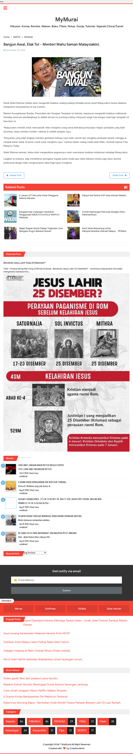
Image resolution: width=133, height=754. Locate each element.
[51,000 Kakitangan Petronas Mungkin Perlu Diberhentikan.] (98, 209)
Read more (34, 473)
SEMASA (59, 721)
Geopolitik (39, 730)
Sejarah (10, 721)
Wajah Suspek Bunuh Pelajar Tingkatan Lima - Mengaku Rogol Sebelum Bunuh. (41, 230)
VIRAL (82, 721)
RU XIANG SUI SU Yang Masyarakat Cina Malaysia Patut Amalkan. (47, 532)
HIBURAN (34, 721)
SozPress (50, 608)
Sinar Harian (114, 608)
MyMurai (66, 744)
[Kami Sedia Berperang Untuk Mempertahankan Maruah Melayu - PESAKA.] (98, 225)
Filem (103, 721)
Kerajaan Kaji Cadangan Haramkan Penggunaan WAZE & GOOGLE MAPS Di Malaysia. (39, 214)
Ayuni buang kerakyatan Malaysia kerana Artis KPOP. (36, 633)
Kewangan (12, 730)
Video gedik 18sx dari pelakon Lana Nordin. (30, 678)
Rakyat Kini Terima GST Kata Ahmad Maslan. (104, 195)
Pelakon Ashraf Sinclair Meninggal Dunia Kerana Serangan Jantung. (50, 516)
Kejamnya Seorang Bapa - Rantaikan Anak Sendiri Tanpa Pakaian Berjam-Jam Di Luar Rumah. (62, 702)
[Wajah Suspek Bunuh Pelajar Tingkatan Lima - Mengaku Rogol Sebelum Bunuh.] (34, 225)
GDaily (82, 608)
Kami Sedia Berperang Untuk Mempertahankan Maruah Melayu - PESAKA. (104, 230)
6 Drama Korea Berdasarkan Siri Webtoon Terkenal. (42, 482)
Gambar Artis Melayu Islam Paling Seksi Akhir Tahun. (36, 642)
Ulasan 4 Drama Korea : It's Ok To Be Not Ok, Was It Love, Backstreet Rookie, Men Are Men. (60, 499)
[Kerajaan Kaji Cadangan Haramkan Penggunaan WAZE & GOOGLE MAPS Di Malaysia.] (34, 209)
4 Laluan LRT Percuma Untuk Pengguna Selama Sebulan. (38, 197)
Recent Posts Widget (23, 457)
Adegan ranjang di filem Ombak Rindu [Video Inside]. (37, 650)
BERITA (82, 730)
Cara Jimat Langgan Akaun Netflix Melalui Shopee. (41, 465)
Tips (61, 730)
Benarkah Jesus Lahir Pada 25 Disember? (24, 262)
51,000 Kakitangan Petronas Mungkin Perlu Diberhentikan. (103, 213)
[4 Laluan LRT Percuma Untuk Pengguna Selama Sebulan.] (34, 192)
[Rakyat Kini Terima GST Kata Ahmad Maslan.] (98, 192)
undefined (23, 476)
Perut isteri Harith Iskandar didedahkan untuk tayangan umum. (43, 659)
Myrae (18, 608)
